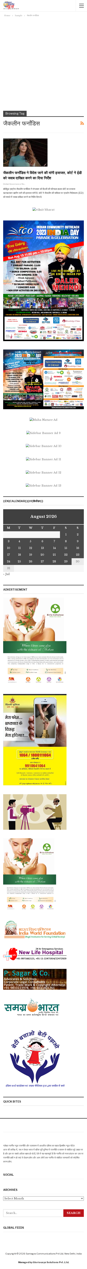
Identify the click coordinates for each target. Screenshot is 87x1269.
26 (30, 561)
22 (66, 555)
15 (65, 548)
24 (8, 561)
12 (30, 548)
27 (42, 561)
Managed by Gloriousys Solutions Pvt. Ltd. (43, 1262)
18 (19, 555)
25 (19, 561)
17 (8, 555)
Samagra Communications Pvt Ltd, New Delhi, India (54, 1253)
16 (77, 548)
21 (54, 555)
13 (42, 548)
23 (77, 555)
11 (19, 548)
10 (8, 548)
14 (54, 548)
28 (54, 561)
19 (30, 555)
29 (66, 561)
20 (42, 555)
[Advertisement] (43, 63)
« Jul (6, 574)
